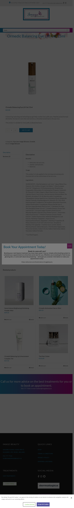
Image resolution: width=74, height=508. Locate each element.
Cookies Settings (29, 504)
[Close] (71, 498)
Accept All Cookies (43, 504)
